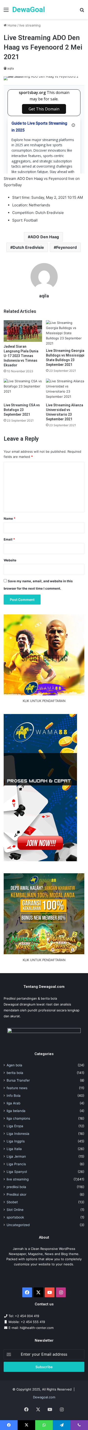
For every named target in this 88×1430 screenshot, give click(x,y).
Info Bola (14, 1096)
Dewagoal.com (44, 1397)
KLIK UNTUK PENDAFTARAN (44, 701)
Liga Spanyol (17, 1172)
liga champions (18, 1118)
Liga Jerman (16, 1156)
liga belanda (16, 1111)
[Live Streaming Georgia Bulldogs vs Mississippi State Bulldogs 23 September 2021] (65, 333)
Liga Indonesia (18, 1134)
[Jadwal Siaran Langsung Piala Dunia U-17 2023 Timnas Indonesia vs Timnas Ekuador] (23, 331)
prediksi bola (16, 1187)
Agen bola (14, 1065)
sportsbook (15, 1217)
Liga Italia (14, 1149)
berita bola (15, 1073)
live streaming (30, 25)
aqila (10, 68)
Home (12, 25)
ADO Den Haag (44, 236)
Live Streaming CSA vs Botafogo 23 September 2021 (22, 409)
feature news (17, 1088)
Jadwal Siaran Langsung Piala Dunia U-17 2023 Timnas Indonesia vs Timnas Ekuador (21, 355)
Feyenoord (66, 247)
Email (9, 539)
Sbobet (12, 1202)
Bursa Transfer (18, 1080)
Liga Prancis (16, 1164)
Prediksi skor (16, 1194)
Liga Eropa (15, 1126)
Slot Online (15, 1210)
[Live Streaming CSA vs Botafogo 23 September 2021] (23, 389)
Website (10, 560)
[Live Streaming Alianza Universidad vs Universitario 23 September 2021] (65, 389)
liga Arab (13, 1103)
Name (9, 518)
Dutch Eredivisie (28, 247)
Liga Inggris (16, 1141)
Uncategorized (18, 1225)
